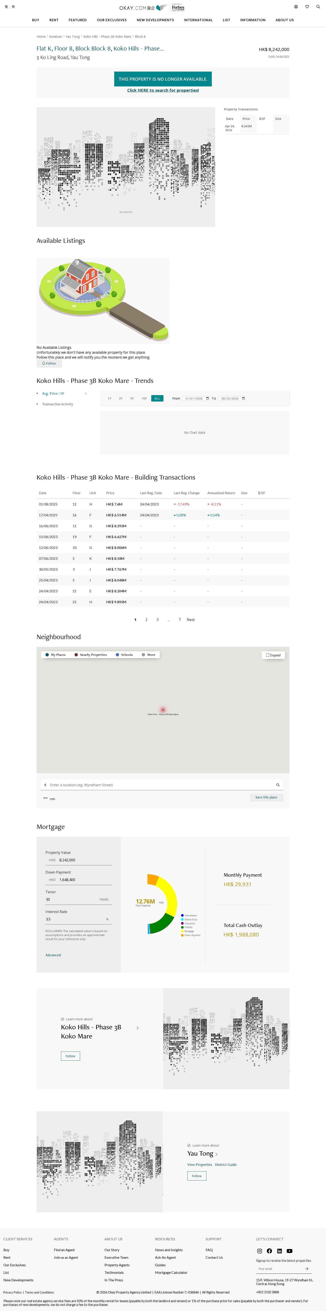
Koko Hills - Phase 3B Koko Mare (107, 36)
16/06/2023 (48, 526)
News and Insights (169, 1250)
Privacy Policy (12, 1292)
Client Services (17, 1239)
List (6, 1272)
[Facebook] (269, 1251)
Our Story (111, 1250)
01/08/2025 (48, 504)
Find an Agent (64, 1250)
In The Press (113, 1280)
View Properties (199, 1164)
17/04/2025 (48, 515)
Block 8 (140, 36)
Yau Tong (73, 36)
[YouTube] (289, 1251)
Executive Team (116, 1257)
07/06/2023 (48, 558)
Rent (6, 1257)
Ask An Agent (165, 1257)
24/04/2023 (48, 591)
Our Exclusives (14, 1265)
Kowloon (55, 36)
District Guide (226, 1164)
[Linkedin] (279, 1251)
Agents (61, 1239)
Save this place (266, 797)
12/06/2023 (48, 547)
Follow (70, 1056)
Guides (160, 1265)
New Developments (18, 1280)
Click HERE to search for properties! (163, 90)
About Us (113, 1239)
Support (214, 1239)
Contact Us (214, 1257)
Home (41, 36)
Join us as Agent (66, 1257)
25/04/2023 (48, 580)
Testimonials (114, 1272)
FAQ (209, 1250)
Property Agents (117, 1265)
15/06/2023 (48, 537)
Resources (165, 1239)
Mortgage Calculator (171, 1272)
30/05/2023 (48, 569)
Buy (6, 1250)
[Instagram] (259, 1251)
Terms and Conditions (39, 1292)
